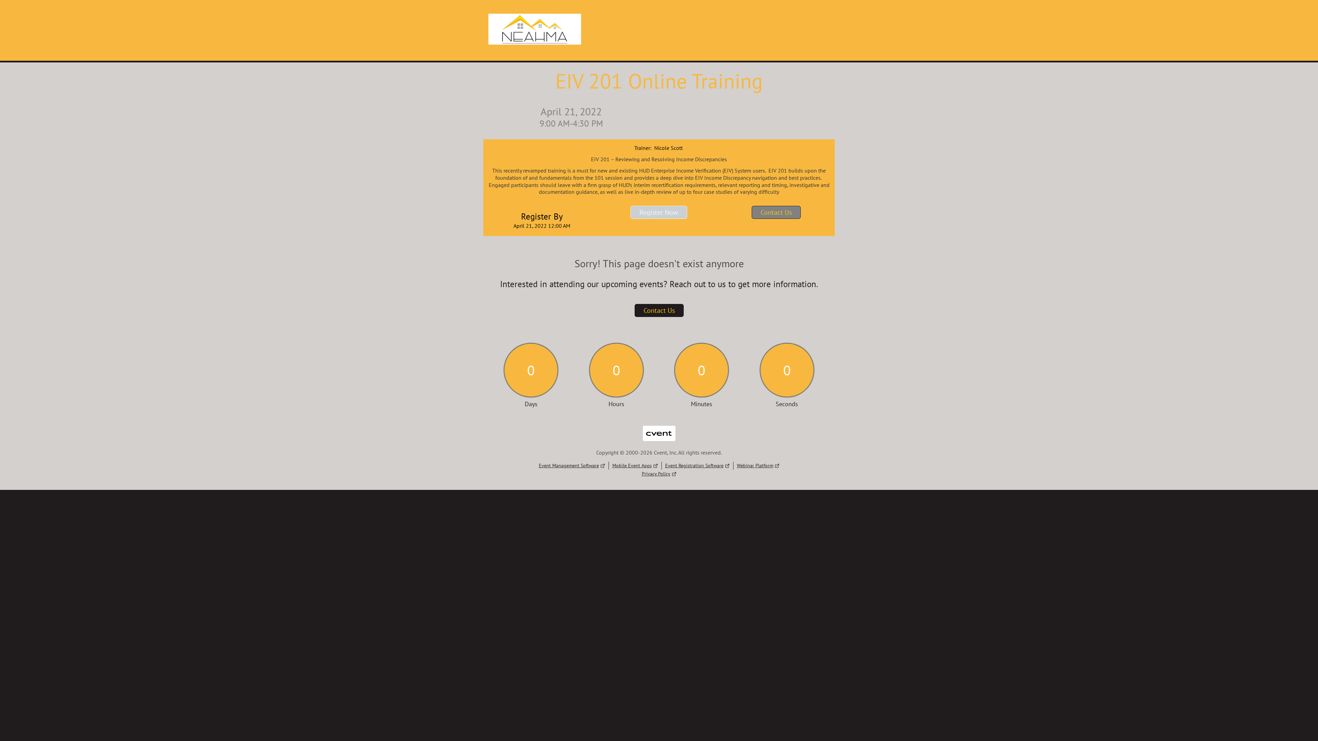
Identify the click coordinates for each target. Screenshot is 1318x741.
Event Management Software (569, 465)
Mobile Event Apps (632, 465)
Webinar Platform (755, 465)
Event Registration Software (694, 465)
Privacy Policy (656, 474)
